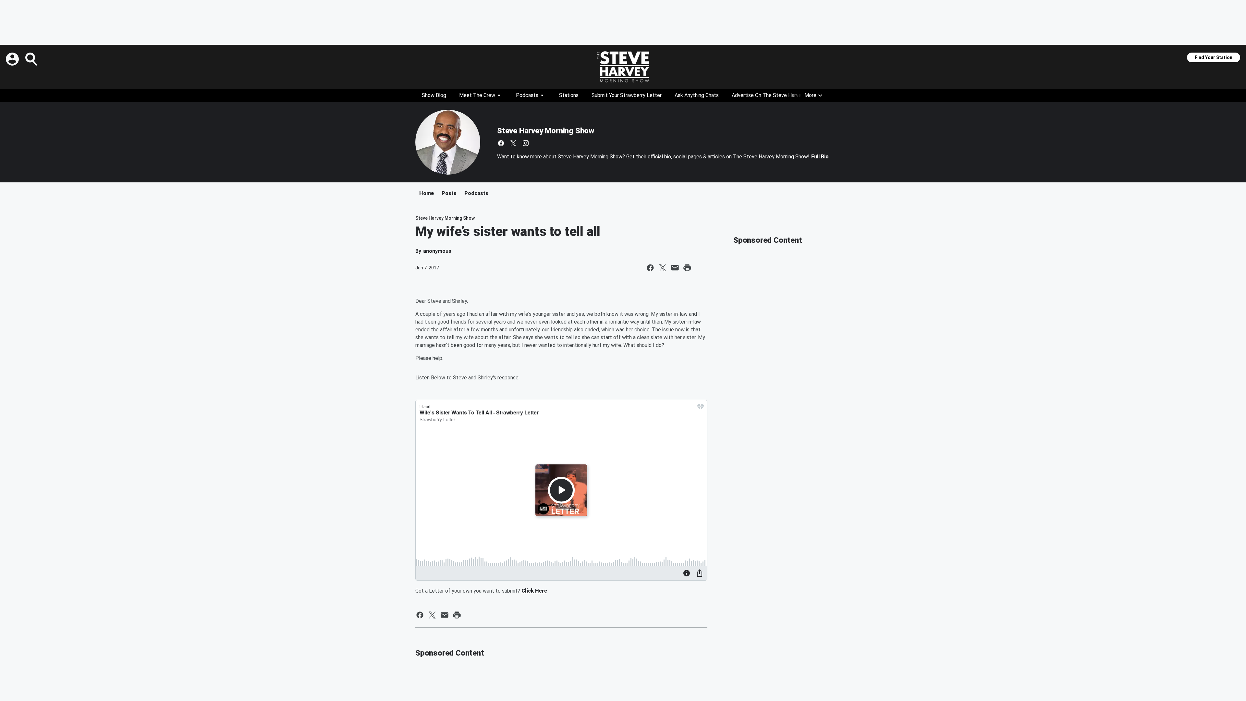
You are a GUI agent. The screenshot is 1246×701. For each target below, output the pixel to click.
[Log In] (13, 59)
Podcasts (527, 95)
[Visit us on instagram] (526, 143)
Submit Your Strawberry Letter (627, 95)
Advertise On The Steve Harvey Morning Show (784, 95)
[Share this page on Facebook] (650, 267)
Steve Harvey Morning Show (545, 130)
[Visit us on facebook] (501, 143)
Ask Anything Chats (697, 95)
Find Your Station (1213, 57)
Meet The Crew (477, 95)
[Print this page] (687, 267)
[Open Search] (31, 59)
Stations (569, 95)
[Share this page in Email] (674, 267)
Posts (449, 193)
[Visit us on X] (513, 143)
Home (426, 193)
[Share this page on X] (662, 267)
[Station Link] (623, 67)
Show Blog (434, 95)
